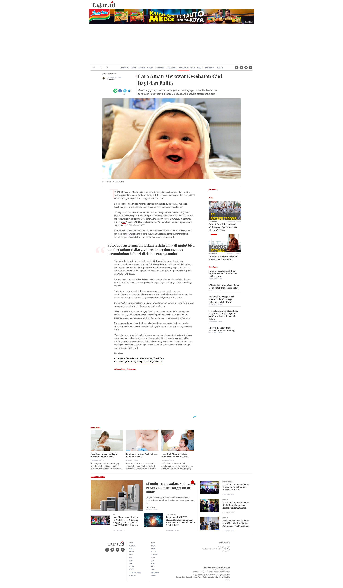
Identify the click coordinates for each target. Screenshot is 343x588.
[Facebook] (236, 67)
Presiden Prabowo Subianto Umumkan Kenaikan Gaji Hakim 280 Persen (235, 487)
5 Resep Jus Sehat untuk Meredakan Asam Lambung (221, 328)
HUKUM (131, 551)
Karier (221, 577)
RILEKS (153, 563)
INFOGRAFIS (209, 68)
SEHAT (153, 543)
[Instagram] (250, 67)
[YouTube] (246, 67)
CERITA (131, 560)
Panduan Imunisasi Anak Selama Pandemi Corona (141, 455)
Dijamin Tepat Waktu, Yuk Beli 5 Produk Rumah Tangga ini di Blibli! (170, 487)
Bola (114, 514)
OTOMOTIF (160, 68)
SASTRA (131, 566)
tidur (124, 222)
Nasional (225, 499)
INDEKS (220, 68)
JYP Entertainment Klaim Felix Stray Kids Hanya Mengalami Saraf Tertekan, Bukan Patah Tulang (223, 314)
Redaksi (189, 577)
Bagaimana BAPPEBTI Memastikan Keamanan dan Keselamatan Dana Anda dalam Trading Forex (180, 520)
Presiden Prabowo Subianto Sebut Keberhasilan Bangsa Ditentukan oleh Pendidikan (235, 523)
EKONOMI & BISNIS (146, 68)
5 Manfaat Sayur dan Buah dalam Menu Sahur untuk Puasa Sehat (224, 286)
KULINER (153, 551)
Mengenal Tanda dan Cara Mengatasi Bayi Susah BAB (140, 358)
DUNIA (131, 543)
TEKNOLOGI (171, 68)
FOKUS (133, 68)
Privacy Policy (197, 577)
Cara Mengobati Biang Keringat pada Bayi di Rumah (139, 361)
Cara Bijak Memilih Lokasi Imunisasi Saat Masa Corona (175, 455)
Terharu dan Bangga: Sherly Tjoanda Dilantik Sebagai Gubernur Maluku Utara (222, 299)
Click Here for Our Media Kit (216, 567)
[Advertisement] (171, 44)
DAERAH (131, 549)
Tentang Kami (180, 577)
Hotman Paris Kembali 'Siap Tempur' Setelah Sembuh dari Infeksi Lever (223, 273)
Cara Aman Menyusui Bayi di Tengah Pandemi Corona (104, 455)
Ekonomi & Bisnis (171, 514)
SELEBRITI (154, 554)
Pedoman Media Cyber (211, 577)
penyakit (130, 234)
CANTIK (153, 546)
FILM (152, 560)
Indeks (228, 580)
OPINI (130, 563)
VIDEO (199, 68)
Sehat (124, 94)
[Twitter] (241, 67)
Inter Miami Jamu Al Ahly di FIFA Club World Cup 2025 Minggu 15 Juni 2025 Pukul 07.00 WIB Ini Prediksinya (126, 520)
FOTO (192, 68)
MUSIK (153, 557)
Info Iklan (227, 577)
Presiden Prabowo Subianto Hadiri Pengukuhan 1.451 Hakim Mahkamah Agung (235, 505)
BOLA (130, 554)
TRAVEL (153, 549)
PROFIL (131, 557)
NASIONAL (132, 546)
